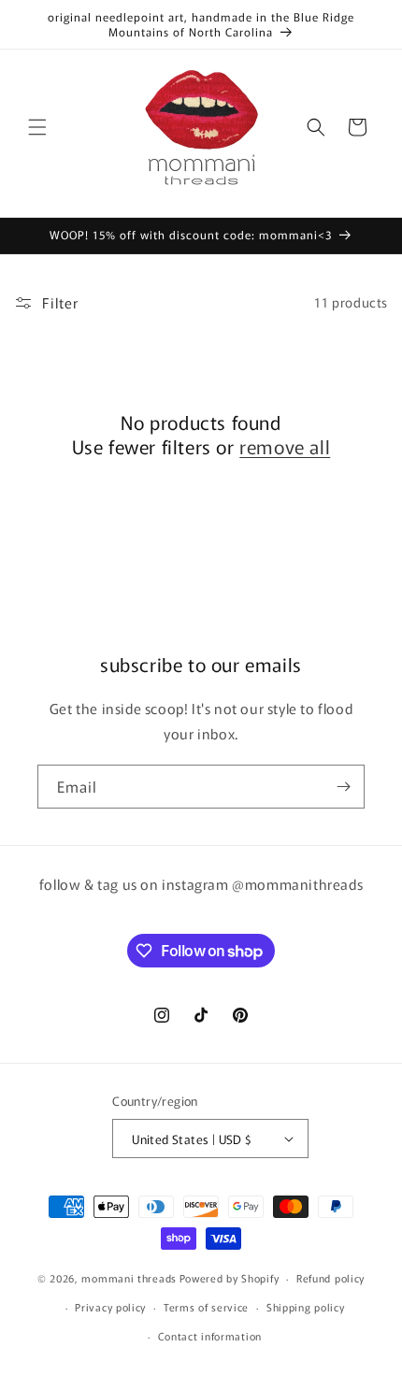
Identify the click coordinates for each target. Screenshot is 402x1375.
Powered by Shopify (229, 1277)
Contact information (210, 1335)
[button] (37, 127)
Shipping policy (305, 1306)
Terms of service (206, 1306)
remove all (284, 447)
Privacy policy (110, 1306)
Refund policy (330, 1277)
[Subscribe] (343, 787)
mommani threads (129, 1277)
